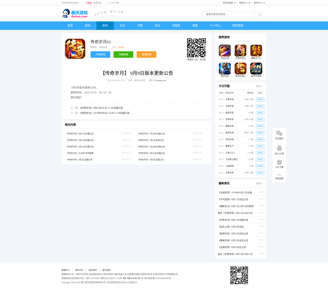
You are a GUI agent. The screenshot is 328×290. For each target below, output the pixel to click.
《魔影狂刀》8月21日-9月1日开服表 (236, 206)
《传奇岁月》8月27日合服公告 (80, 134)
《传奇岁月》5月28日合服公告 (151, 147)
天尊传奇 (230, 99)
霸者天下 (230, 146)
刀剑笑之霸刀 (232, 159)
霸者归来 (230, 126)
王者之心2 (230, 153)
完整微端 (123, 54)
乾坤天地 (230, 133)
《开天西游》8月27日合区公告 (233, 199)
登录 (89, 3)
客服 (195, 25)
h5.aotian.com (160, 80)
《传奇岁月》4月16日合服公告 (151, 153)
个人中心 (215, 25)
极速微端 (146, 54)
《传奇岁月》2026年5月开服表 (80, 153)
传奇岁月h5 (101, 42)
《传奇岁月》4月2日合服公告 (79, 160)
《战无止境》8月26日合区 (231, 226)
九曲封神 (230, 166)
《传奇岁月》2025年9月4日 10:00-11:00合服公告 (105, 113)
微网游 (94, 47)
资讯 (105, 25)
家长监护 (106, 270)
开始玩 (260, 99)
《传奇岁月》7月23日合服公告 (80, 140)
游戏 (87, 25)
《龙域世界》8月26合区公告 (232, 247)
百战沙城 (230, 139)
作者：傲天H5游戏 (136, 80)
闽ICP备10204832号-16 (133, 278)
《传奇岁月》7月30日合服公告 (151, 134)
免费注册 (97, 3)
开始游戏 (100, 54)
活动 (157, 25)
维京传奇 (230, 113)
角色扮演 (103, 47)
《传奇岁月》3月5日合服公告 (150, 160)
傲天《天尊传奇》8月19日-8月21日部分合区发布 (237, 254)
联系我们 (93, 270)
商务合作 (79, 270)
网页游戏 (238, 25)
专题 (140, 25)
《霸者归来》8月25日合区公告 (233, 240)
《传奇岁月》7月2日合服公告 (150, 140)
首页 (70, 25)
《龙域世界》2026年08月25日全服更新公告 (237, 192)
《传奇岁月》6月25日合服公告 (80, 147)
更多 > (259, 86)
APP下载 (115, 3)
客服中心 (66, 270)
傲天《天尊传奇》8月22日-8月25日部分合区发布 (237, 213)
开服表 (176, 25)
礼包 (122, 25)
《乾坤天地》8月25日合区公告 (233, 233)
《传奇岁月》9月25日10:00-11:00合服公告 (101, 108)
